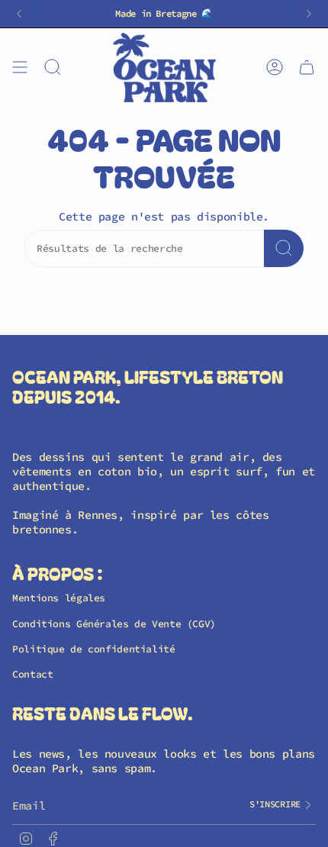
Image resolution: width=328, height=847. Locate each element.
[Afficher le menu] (20, 67)
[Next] (309, 14)
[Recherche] (284, 248)
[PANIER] (307, 67)
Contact (32, 674)
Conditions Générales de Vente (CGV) (114, 623)
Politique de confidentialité (93, 648)
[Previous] (19, 14)
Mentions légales (58, 597)
